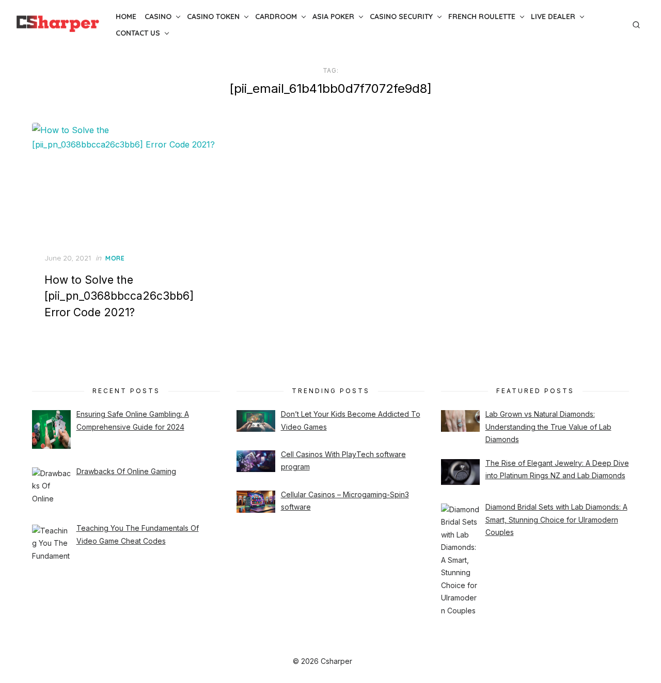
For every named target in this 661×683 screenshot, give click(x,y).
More (114, 258)
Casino (158, 16)
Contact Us (138, 33)
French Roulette (481, 16)
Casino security (401, 16)
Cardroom (276, 16)
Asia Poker (333, 16)
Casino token (213, 16)
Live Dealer (553, 16)
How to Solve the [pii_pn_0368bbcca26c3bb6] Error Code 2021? (119, 296)
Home (126, 16)
